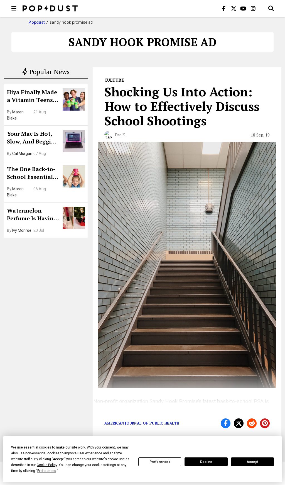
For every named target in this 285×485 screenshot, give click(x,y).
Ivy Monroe (21, 230)
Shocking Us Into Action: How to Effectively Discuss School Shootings (181, 106)
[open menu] (14, 8)
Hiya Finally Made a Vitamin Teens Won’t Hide (32, 96)
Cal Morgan (22, 153)
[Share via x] (239, 423)
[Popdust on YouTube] (243, 8)
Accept (252, 462)
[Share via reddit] (252, 423)
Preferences (159, 462)
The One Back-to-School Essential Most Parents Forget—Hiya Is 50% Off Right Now (32, 173)
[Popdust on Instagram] (253, 8)
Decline (206, 462)
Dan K (120, 134)
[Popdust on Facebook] (224, 8)
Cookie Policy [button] (47, 465)
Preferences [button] (46, 471)
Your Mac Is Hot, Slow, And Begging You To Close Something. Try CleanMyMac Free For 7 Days (32, 138)
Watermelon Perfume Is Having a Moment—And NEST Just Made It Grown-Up (32, 215)
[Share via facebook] (225, 423)
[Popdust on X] (233, 8)
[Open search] (271, 8)
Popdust (36, 22)
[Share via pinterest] (265, 423)
